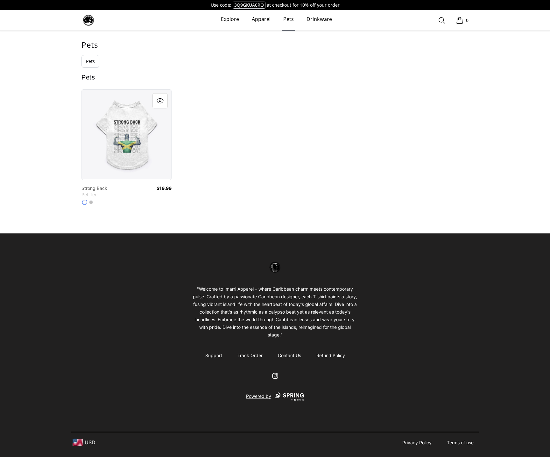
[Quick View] (160, 100)
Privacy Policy (417, 442)
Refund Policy (330, 355)
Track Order (250, 355)
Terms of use (460, 442)
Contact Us (289, 355)
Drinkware (319, 19)
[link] (126, 135)
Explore (230, 19)
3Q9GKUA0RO (249, 5)
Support (213, 355)
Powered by (258, 396)
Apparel (261, 19)
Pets (288, 19)
